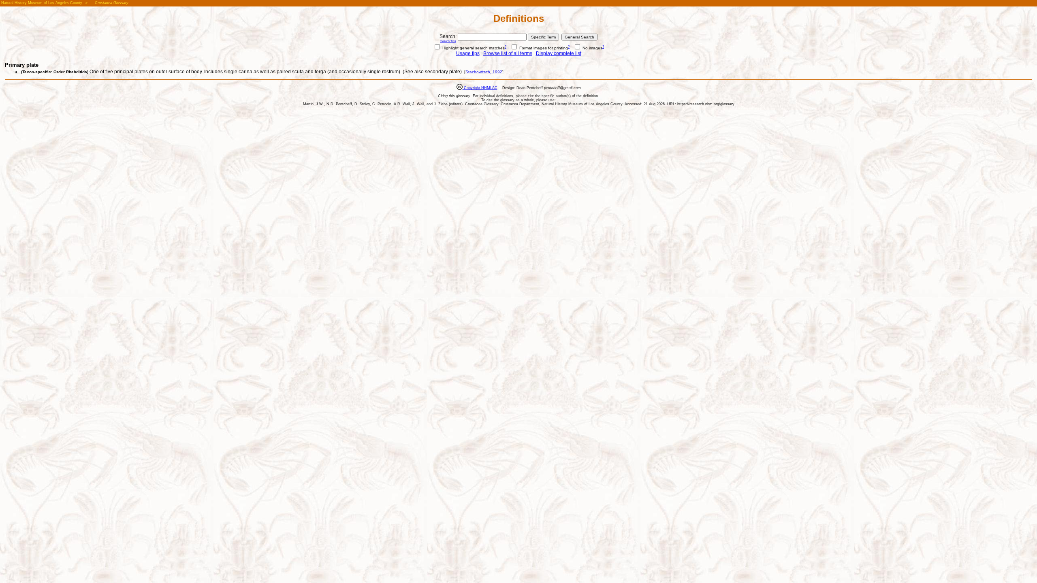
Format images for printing (543, 48)
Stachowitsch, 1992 (483, 72)
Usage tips (468, 53)
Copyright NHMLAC (480, 88)
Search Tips (448, 41)
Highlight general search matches (473, 48)
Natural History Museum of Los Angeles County (41, 3)
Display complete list (558, 53)
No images (591, 48)
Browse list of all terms (507, 53)
